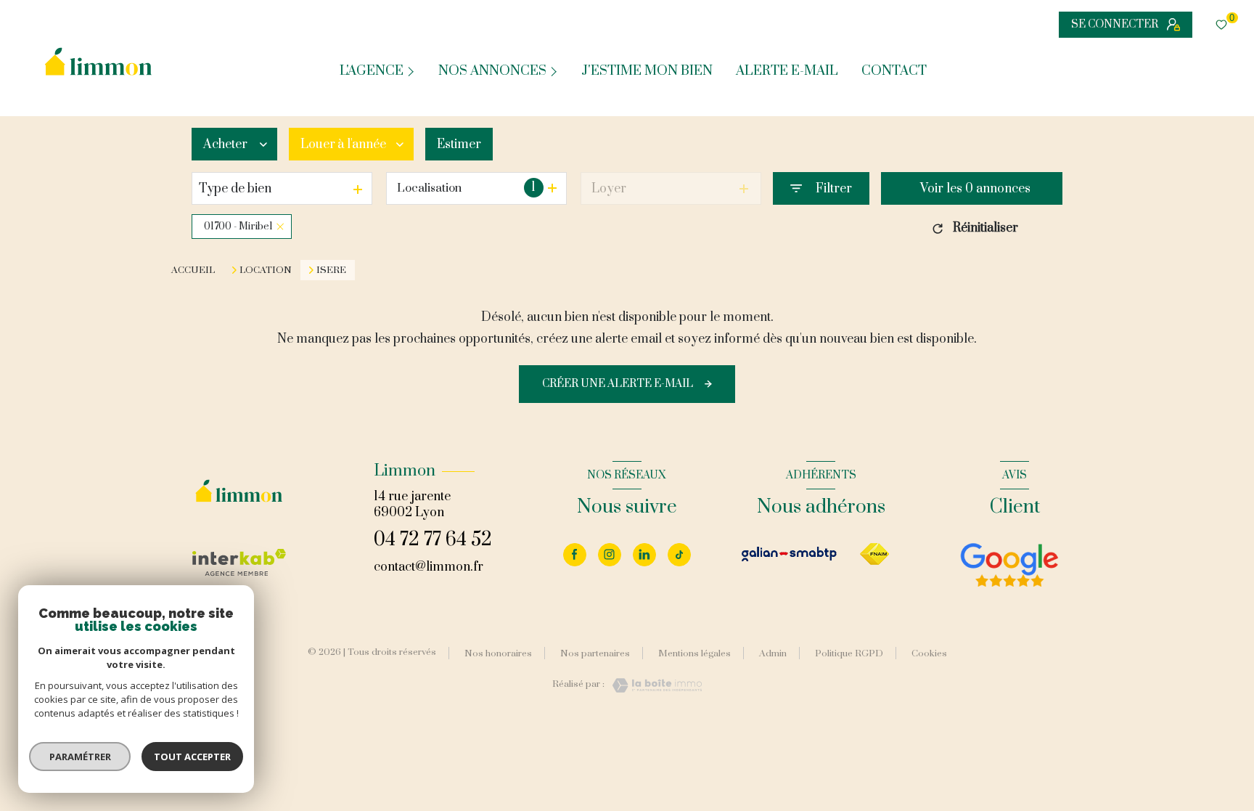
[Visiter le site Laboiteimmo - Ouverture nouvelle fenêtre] (653, 685)
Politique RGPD (849, 653)
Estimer (459, 144)
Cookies (929, 654)
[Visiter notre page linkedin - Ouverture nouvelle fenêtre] (644, 554)
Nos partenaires (595, 653)
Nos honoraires (498, 653)
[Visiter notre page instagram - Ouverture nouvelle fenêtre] (609, 554)
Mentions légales (694, 653)
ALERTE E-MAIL (787, 71)
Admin (773, 653)
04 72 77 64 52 (433, 540)
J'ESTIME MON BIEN (647, 71)
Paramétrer (80, 756)
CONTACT (894, 71)
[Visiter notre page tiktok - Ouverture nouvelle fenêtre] (679, 554)
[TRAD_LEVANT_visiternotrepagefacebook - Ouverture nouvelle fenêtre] (574, 554)
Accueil (193, 270)
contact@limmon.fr (428, 567)
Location (265, 270)
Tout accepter (192, 756)
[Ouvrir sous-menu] (412, 70)
